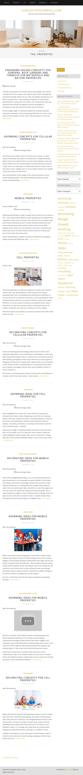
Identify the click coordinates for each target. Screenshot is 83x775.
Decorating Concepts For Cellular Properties (28, 333)
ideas (62, 248)
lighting (67, 263)
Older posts (11, 758)
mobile (60, 265)
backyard (63, 202)
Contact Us (62, 81)
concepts (70, 206)
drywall (63, 224)
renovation (62, 275)
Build (6, 2)
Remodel (42, 2)
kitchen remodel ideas (28, 66)
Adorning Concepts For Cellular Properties (28, 138)
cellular (61, 207)
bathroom (72, 203)
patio (70, 265)
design (63, 219)
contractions (28, 389)
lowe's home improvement (28, 454)
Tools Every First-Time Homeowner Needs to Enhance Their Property (68, 125)
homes (66, 239)
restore (61, 287)
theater (61, 295)
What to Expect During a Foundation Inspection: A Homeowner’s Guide (66, 133)
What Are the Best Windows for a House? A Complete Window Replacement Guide (68, 141)
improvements (28, 673)
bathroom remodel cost (28, 132)
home (60, 239)
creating (61, 210)
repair (70, 275)
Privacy (16, 2)
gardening (75, 236)
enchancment (62, 233)
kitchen (62, 259)
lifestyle (60, 263)
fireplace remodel (28, 328)
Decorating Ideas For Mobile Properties (28, 459)
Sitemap (61, 91)
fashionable (71, 233)
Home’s (32, 2)
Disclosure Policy (64, 88)
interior (67, 256)
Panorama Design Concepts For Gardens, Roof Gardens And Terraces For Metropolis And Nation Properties (28, 73)
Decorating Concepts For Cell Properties (28, 679)
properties (62, 268)
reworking (70, 287)
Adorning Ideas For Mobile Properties (28, 517)
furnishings (61, 236)
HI (24, 2)
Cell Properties (28, 257)
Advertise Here (63, 84)
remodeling (64, 271)
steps (74, 291)
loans (72, 263)
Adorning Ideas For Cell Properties (28, 395)
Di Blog (69, 769)
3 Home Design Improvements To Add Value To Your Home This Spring (68, 109)
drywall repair (28, 194)
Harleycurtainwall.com (41, 10)
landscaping (73, 260)
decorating (66, 214)
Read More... (7, 118)
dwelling (64, 229)
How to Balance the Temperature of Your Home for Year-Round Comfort (68, 117)
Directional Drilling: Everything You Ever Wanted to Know (68, 148)
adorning (64, 198)
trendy (60, 298)
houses (70, 243)
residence (65, 283)
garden (68, 235)
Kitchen (54, 2)
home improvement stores (28, 253)
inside (60, 256)
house (62, 243)
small (67, 291)
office (66, 265)
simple (61, 291)
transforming (72, 295)
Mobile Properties (28, 198)
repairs (61, 278)
